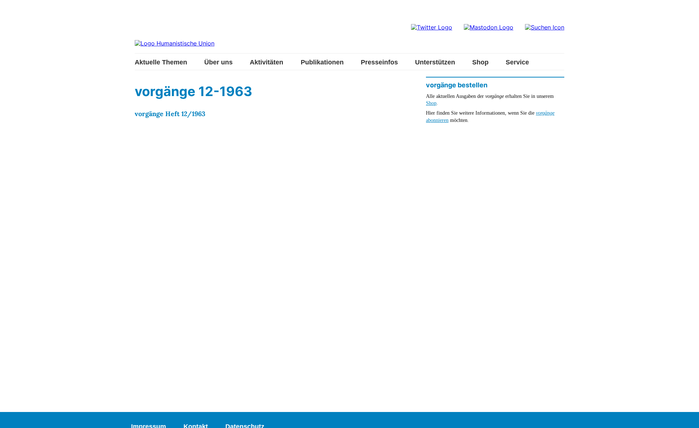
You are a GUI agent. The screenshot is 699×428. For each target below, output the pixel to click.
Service (517, 62)
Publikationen (322, 62)
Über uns (218, 62)
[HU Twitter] (431, 27)
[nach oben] (686, 415)
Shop (480, 62)
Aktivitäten (266, 62)
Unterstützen (435, 62)
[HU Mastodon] (488, 27)
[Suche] (544, 27)
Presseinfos (379, 62)
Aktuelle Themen (161, 62)
